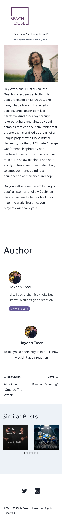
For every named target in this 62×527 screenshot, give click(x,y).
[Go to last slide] (9, 437)
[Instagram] (37, 491)
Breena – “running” (45, 381)
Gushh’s (9, 94)
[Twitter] (24, 491)
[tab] (24, 453)
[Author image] (8, 429)
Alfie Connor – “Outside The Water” (14, 386)
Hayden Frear (24, 39)
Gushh (44, 192)
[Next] (53, 437)
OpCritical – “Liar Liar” (46, 426)
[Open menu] (55, 15)
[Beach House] (20, 16)
